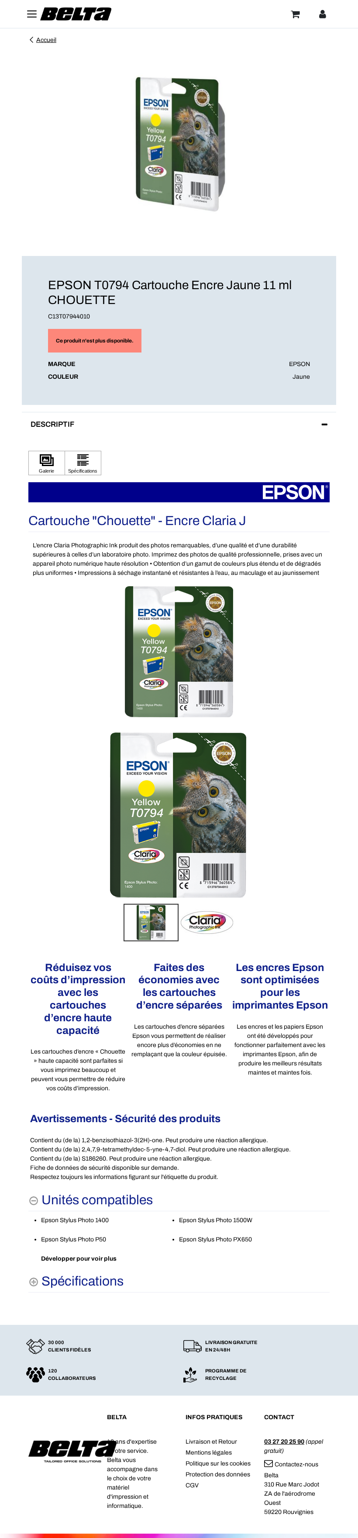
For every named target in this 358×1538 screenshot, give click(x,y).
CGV (192, 1485)
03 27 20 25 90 (284, 1441)
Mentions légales (209, 1452)
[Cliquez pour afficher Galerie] (46, 463)
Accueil (46, 40)
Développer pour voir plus (79, 1258)
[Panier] (295, 14)
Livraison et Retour (211, 1441)
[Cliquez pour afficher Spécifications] (83, 463)
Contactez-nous (296, 1464)
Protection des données (218, 1474)
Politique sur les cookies (218, 1463)
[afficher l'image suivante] (320, 814)
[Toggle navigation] (32, 14)
